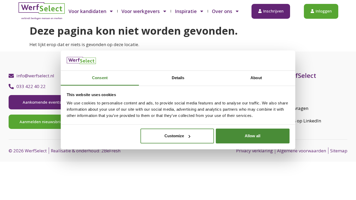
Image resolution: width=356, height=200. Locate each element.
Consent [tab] (100, 78)
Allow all (252, 136)
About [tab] (256, 78)
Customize (174, 136)
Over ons (222, 11)
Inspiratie (186, 11)
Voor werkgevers (140, 11)
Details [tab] (178, 78)
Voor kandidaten (87, 11)
